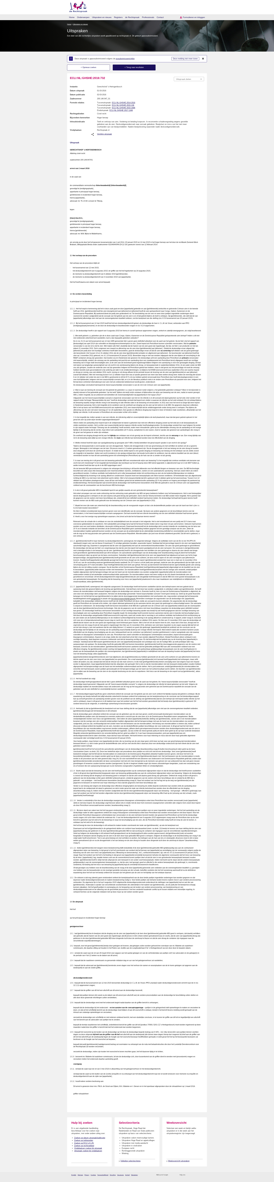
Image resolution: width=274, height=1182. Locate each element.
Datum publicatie (77, 95)
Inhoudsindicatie (77, 122)
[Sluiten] (203, 59)
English (73, 1175)
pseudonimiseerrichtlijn (125, 59)
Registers (118, 17)
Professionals (148, 17)
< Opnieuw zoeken (88, 67)
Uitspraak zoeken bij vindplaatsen (88, 1151)
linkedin (198, 1174)
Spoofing (113, 1175)
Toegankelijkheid (102, 1175)
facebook (191, 1174)
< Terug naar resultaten (134, 67)
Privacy (86, 1175)
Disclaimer (134, 1175)
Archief (127, 1175)
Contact (160, 17)
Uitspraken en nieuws (101, 17)
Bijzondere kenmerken (80, 118)
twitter (187, 1174)
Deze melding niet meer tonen (185, 59)
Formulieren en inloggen (194, 17)
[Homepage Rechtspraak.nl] (77, 6)
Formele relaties (77, 103)
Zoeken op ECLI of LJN (84, 1143)
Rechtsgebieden (77, 114)
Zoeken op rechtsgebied (84, 1146)
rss (170, 1174)
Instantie (73, 87)
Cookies (93, 1175)
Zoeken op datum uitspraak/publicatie (89, 1138)
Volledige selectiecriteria (130, 1161)
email (174, 1174)
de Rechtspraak (132, 17)
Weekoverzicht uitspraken (179, 1161)
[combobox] (189, 79)
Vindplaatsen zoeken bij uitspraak (88, 1148)
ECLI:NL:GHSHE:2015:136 (123, 105)
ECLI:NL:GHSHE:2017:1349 (121, 110)
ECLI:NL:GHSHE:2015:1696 (123, 108)
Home (71, 17)
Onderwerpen (83, 17)
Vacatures (120, 1175)
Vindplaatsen (75, 130)
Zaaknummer (75, 99)
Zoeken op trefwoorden (83, 1140)
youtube (202, 1174)
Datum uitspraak (77, 91)
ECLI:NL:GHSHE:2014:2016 (123, 103)
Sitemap (80, 1175)
